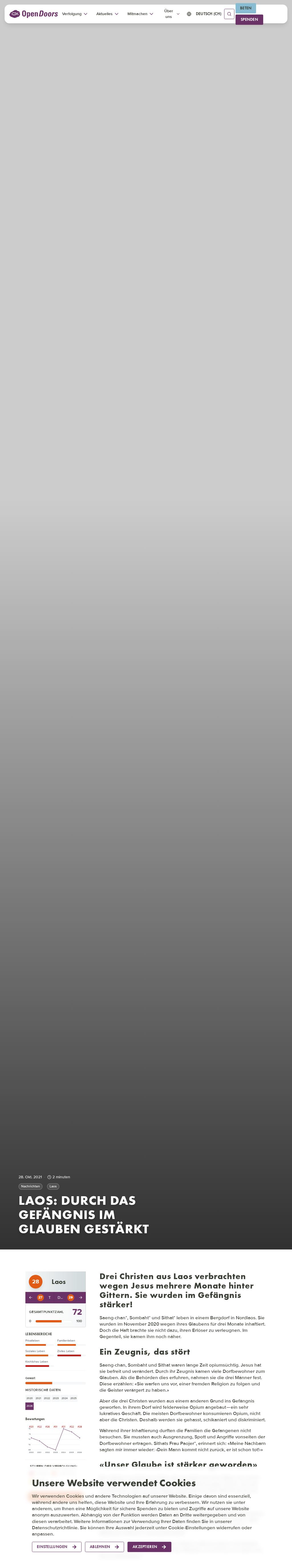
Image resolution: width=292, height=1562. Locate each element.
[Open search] (229, 14)
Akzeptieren (145, 1546)
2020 (30, 1398)
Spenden (249, 19)
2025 (73, 1398)
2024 (65, 1398)
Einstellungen (52, 1546)
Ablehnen (100, 1546)
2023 (56, 1398)
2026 (30, 1406)
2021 (38, 1398)
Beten (246, 8)
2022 (47, 1398)
